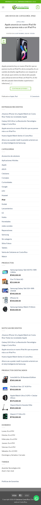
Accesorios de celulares (11, 156)
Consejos (5, 178)
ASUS (4, 169)
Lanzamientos (7, 208)
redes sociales (7, 226)
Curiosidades (7, 182)
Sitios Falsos (6, 243)
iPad (22, 22)
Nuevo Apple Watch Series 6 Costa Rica (17, 136)
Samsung (5, 234)
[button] (3, 7)
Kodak (4, 204)
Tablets (4, 248)
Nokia (4, 217)
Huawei (5, 195)
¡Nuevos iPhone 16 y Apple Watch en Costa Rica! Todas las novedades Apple (19, 115)
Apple (19, 22)
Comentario (34, 96)
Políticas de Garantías (10, 481)
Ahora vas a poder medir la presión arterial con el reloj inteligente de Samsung (20, 141)
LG (3, 213)
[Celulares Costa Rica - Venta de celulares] (20, 7)
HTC (3, 191)
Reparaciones (7, 230)
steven (32, 33)
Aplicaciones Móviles (10, 160)
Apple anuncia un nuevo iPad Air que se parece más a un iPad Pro (20, 26)
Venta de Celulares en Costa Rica (14, 252)
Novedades (6, 221)
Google (4, 187)
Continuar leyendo (20, 88)
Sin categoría (7, 239)
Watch (4, 256)
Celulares (5, 173)
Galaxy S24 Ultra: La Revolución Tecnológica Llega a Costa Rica (19, 122)
